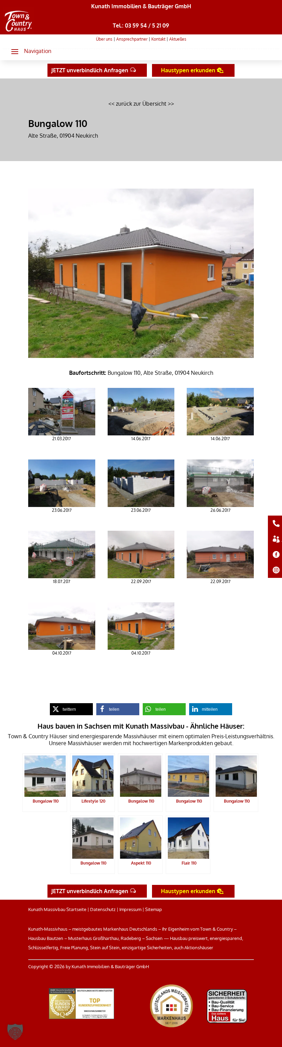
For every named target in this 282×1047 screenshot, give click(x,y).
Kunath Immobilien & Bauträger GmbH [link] (141, 6)
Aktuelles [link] (177, 39)
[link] (18, 31)
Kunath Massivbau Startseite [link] (57, 909)
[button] (28, 51)
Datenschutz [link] (103, 909)
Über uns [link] (104, 39)
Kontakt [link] (158, 39)
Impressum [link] (130, 909)
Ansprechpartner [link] (132, 39)
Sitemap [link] (153, 909)
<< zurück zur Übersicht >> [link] (141, 103)
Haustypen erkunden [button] (188, 70)
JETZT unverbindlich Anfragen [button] (89, 70)
